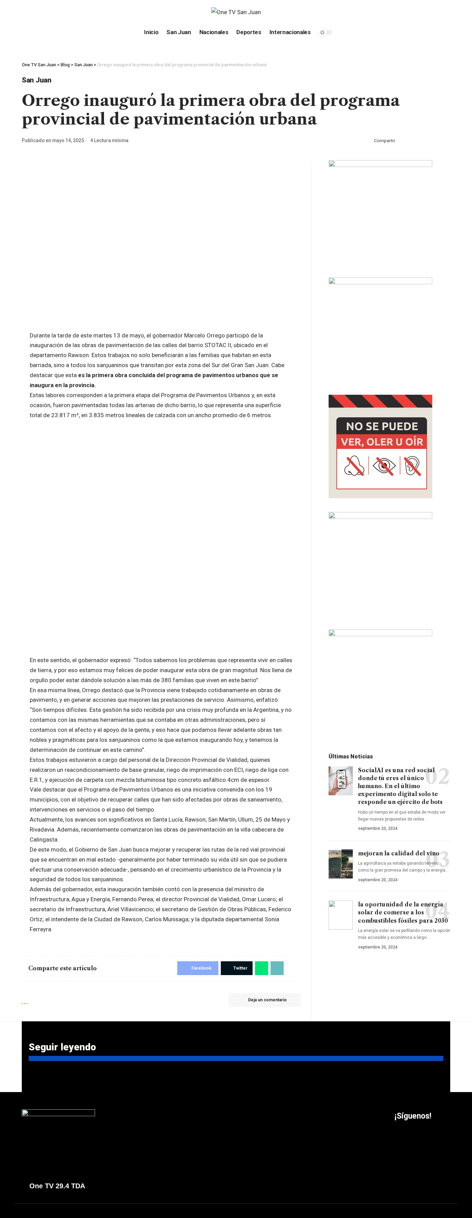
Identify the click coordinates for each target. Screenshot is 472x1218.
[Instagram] (42, 12)
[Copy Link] (435, 140)
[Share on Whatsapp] (424, 140)
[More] (445, 140)
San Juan (36, 80)
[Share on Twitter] (413, 140)
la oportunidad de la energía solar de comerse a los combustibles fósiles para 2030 (403, 912)
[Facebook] (26, 12)
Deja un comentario (267, 1000)
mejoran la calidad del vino (399, 853)
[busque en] (398, 12)
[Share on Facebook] (402, 140)
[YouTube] (34, 12)
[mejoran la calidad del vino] (341, 863)
